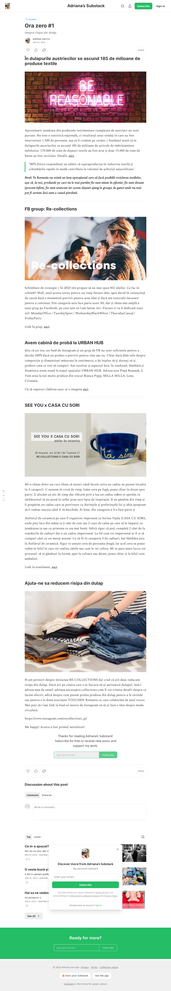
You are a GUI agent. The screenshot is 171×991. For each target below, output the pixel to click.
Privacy (85, 967)
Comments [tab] (33, 795)
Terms (94, 967)
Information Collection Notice (84, 895)
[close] (117, 849)
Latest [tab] (37, 836)
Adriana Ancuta (41, 39)
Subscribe (143, 6)
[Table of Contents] (3, 495)
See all (31, 916)
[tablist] (39, 795)
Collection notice (109, 967)
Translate (32, 19)
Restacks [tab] (47, 795)
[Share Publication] (130, 6)
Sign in (160, 6)
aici (71, 155)
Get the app (102, 975)
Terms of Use (101, 892)
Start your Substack (76, 975)
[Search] (122, 6)
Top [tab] (29, 836)
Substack (69, 983)
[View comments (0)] (36, 50)
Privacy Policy (110, 895)
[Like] (28, 50)
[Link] (20, 61)
